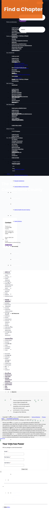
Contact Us (14, 474)
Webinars (14, 343)
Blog (13, 499)
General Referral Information (21, 68)
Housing (14, 39)
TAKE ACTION (15, 158)
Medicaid (14, 42)
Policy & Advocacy (11, 36)
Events (13, 154)
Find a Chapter (16, 495)
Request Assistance (19, 66)
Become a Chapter (17, 271)
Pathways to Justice (19, 63)
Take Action (7, 356)
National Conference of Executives (8, 360)
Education (14, 34)
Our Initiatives (10, 137)
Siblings (14, 288)
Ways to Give (15, 300)
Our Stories (14, 434)
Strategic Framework (17, 422)
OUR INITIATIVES (9, 338)
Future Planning (16, 198)
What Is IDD (15, 338)
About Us (7, 272)
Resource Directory (17, 332)
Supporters (14, 150)
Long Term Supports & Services (20, 96)
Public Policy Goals (16, 125)
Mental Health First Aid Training (22, 209)
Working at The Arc (17, 152)
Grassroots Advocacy (17, 47)
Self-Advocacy (16, 282)
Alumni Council (16, 294)
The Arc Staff (7, 281)
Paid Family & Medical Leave (19, 108)
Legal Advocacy (16, 50)
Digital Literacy (18, 221)
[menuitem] (25, 507)
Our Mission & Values (17, 410)
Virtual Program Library (18, 355)
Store (13, 502)
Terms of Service (36, 417)
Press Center (15, 439)
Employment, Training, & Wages (20, 79)
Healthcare (14, 85)
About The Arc (10, 128)
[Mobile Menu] (6, 486)
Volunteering (15, 233)
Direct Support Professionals (19, 32)
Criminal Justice (16, 62)
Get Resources (10, 306)
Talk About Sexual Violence (21, 175)
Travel (13, 227)
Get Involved (9, 239)
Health (13, 204)
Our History (14, 416)
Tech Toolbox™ (15, 349)
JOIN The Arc (15, 253)
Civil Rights (14, 31)
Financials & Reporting (17, 149)
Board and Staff (16, 147)
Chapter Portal (16, 493)
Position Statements (17, 428)
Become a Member (17, 265)
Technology (15, 215)
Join (13, 497)
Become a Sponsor (17, 276)
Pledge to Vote (24, 469)
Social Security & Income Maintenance (22, 114)
